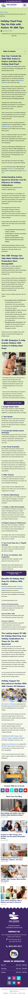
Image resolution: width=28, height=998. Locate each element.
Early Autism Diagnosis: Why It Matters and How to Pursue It (11, 901)
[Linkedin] (14, 983)
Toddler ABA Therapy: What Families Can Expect (13, 880)
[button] (24, 5)
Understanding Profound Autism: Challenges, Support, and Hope (12, 859)
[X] (9, 983)
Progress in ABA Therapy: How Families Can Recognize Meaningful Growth (13, 836)
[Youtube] (19, 983)
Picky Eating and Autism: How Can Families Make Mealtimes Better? (12, 814)
